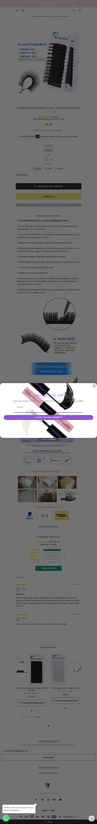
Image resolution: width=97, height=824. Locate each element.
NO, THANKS (48, 425)
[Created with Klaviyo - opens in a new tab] (48, 439)
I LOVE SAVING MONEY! (48, 417)
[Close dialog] (94, 385)
